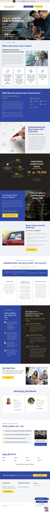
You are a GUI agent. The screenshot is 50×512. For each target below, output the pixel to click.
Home (3, 42)
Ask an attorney (40, 444)
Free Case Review (39, 6)
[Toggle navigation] (46, 6)
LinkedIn (25, 491)
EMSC (8, 505)
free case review (36, 325)
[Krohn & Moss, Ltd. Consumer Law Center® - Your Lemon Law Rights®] (9, 6)
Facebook (19, 491)
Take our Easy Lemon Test (10, 215)
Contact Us (8, 377)
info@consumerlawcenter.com (23, 486)
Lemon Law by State (8, 42)
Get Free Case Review (31, 249)
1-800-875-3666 (24, 483)
